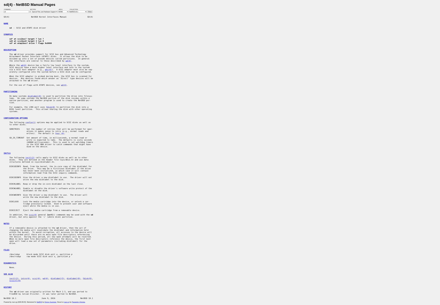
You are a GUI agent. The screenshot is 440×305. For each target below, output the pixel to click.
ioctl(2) (30, 158)
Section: (33, 9)
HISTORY (8, 287)
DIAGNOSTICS (10, 263)
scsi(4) (33, 215)
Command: (8, 9)
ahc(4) (48, 70)
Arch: (62, 9)
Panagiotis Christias (78, 302)
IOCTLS (7, 153)
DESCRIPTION (10, 50)
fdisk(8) (50, 107)
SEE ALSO (8, 274)
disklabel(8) (34, 96)
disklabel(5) (57, 278)
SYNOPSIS (8, 34)
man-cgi (66, 302)
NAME (6, 23)
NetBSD (39, 302)
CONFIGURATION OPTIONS (16, 118)
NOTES (6, 224)
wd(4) (68, 61)
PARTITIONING (10, 92)
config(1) (30, 122)
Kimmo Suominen (50, 302)
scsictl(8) (15, 281)
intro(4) (25, 278)
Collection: (74, 9)
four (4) (59, 133)
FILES (6, 250)
